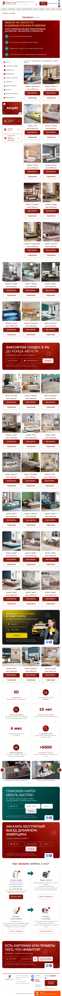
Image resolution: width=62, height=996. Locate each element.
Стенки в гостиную (12, 78)
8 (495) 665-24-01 (52, 1)
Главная (4, 9)
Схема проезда (37, 980)
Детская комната (11, 85)
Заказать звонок (43, 3)
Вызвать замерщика (45, 896)
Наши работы (10, 97)
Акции (47, 9)
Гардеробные (10, 74)
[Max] (59, 4)
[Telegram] (59, 1)
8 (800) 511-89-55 (52, 3)
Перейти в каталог (46, 931)
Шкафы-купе (9, 70)
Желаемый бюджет (32, 360)
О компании (11, 9)
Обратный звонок (51, 983)
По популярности (36, 60)
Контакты (58, 9)
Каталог (18, 9)
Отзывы (53, 9)
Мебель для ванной (12, 93)
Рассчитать (32, 93)
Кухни (8, 62)
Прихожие (9, 81)
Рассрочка (41, 9)
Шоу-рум (35, 9)
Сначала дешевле (47, 60)
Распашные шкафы (11, 66)
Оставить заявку (16, 896)
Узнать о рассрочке (16, 931)
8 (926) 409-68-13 (52, 5)
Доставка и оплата (27, 9)
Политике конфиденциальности (15, 366)
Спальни (8, 89)
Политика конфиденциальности (23, 993)
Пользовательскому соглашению (30, 366)
